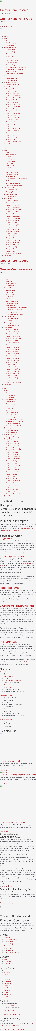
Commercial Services (10, 76)
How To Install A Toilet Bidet (13, 822)
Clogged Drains (10, 49)
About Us (9, 41)
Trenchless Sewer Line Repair (15, 73)
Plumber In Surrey (11, 135)
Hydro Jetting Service (10, 642)
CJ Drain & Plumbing (28, 528)
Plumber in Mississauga (13, 104)
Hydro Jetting (10, 58)
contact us (25, 662)
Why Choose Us (11, 43)
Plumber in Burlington (12, 109)
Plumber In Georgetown (13, 113)
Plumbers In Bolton (12, 115)
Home (6, 36)
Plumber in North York (12, 93)
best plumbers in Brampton (10, 530)
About (6, 38)
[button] (18, 672)
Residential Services (10, 47)
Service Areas (8, 87)
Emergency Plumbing (12, 84)
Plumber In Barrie (11, 126)
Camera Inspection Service (12, 556)
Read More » (4, 770)
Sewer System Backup (13, 71)
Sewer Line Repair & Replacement (16, 67)
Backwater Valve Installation (14, 69)
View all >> (6, 886)
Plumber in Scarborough (13, 95)
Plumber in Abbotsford (13, 128)
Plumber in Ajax (10, 124)
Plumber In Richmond (12, 130)
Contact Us (7, 144)
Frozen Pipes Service (9, 588)
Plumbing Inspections (12, 78)
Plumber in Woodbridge (13, 106)
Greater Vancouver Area (16, 18)
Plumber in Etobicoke (12, 91)
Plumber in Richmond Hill (13, 98)
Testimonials (10, 45)
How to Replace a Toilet (11, 761)
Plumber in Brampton (12, 102)
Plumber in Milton (11, 122)
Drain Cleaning (10, 52)
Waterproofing (10, 65)
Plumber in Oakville (12, 100)
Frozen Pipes (10, 54)
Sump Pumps (10, 56)
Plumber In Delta (11, 139)
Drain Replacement (12, 60)
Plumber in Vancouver (12, 133)
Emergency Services (10, 82)
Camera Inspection (12, 63)
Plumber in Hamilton (12, 111)
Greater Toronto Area (14, 10)
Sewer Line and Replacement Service (17, 606)
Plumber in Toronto (12, 89)
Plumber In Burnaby (12, 137)
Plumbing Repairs (11, 80)
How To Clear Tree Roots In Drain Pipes (18, 775)
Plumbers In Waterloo (12, 120)
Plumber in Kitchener (12, 117)
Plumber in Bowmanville (13, 141)
